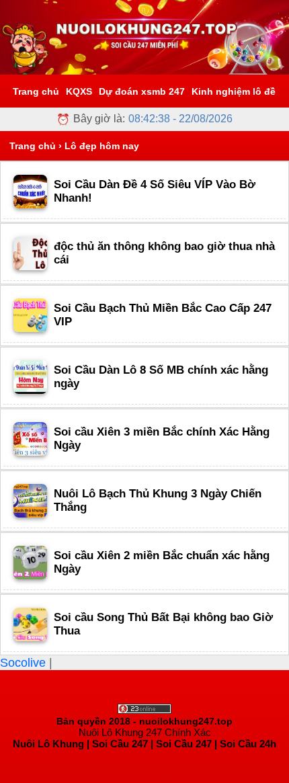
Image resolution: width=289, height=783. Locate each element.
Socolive (24, 662)
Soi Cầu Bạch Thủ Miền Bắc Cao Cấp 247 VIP (163, 315)
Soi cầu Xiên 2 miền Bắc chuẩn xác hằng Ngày (162, 562)
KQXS (79, 91)
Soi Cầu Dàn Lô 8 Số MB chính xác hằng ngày (161, 377)
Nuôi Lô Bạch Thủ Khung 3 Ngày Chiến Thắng (157, 500)
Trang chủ (36, 91)
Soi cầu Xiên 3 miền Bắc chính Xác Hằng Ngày (162, 438)
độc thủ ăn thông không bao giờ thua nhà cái (164, 253)
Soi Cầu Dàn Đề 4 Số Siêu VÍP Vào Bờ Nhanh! (154, 191)
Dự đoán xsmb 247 (142, 91)
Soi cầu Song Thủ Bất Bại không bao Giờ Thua (163, 624)
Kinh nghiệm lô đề (234, 91)
